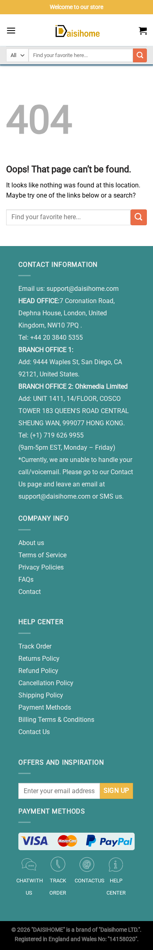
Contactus (89, 880)
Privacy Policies (41, 567)
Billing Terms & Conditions (56, 719)
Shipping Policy (40, 695)
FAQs (25, 579)
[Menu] (11, 30)
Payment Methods (44, 707)
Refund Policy (38, 671)
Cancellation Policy (45, 683)
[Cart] (143, 31)
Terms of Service (42, 555)
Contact (29, 592)
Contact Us (34, 732)
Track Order (34, 646)
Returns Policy (39, 658)
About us (31, 543)
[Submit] (139, 217)
